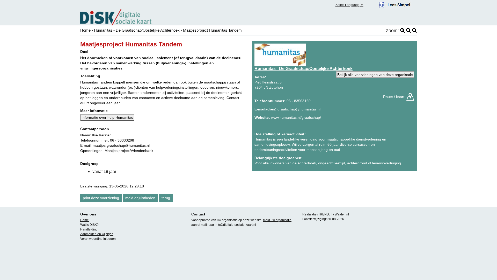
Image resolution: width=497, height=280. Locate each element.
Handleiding (89, 229)
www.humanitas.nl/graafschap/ (296, 117)
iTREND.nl (324, 214)
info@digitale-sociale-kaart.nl (235, 225)
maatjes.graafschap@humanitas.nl (121, 145)
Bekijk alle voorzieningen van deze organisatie (375, 75)
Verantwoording (91, 239)
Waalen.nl (342, 214)
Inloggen (109, 239)
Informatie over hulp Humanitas (107, 117)
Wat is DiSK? (89, 225)
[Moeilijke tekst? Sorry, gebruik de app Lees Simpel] (395, 4)
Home (85, 30)
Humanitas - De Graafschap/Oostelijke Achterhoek (137, 30)
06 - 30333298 (122, 140)
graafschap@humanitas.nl (298, 109)
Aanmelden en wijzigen (96, 234)
